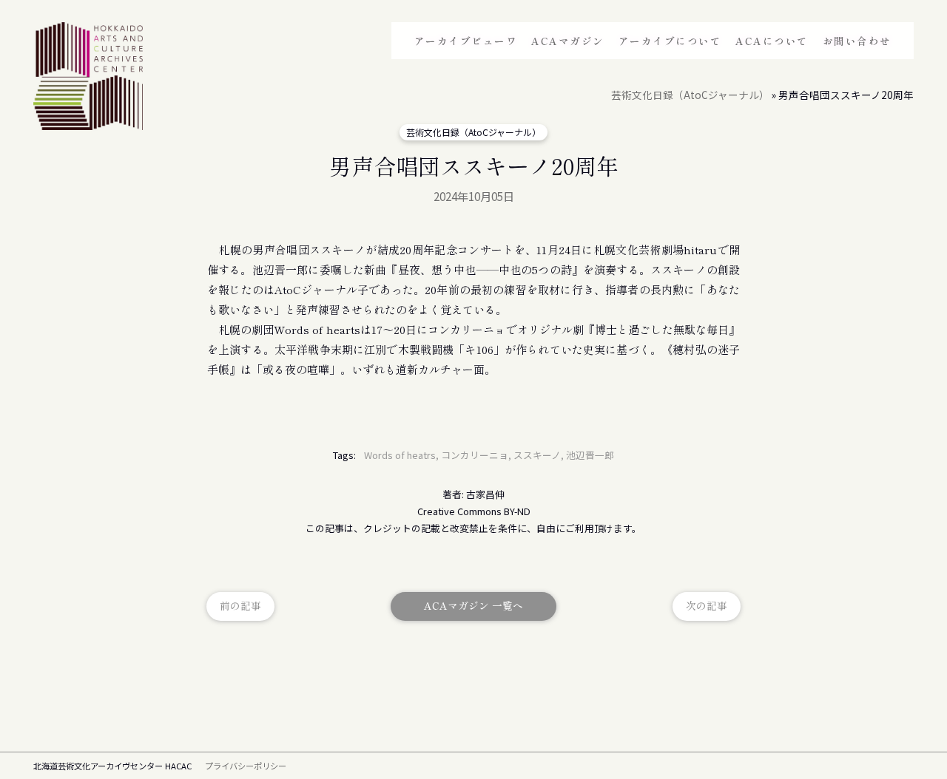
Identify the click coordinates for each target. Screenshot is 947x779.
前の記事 (240, 605)
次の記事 (706, 605)
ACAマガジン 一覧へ (473, 605)
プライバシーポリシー (245, 766)
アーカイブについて (670, 40)
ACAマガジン (567, 40)
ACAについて (772, 40)
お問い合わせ (857, 40)
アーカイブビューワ (466, 40)
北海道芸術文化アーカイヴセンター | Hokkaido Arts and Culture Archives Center (88, 78)
